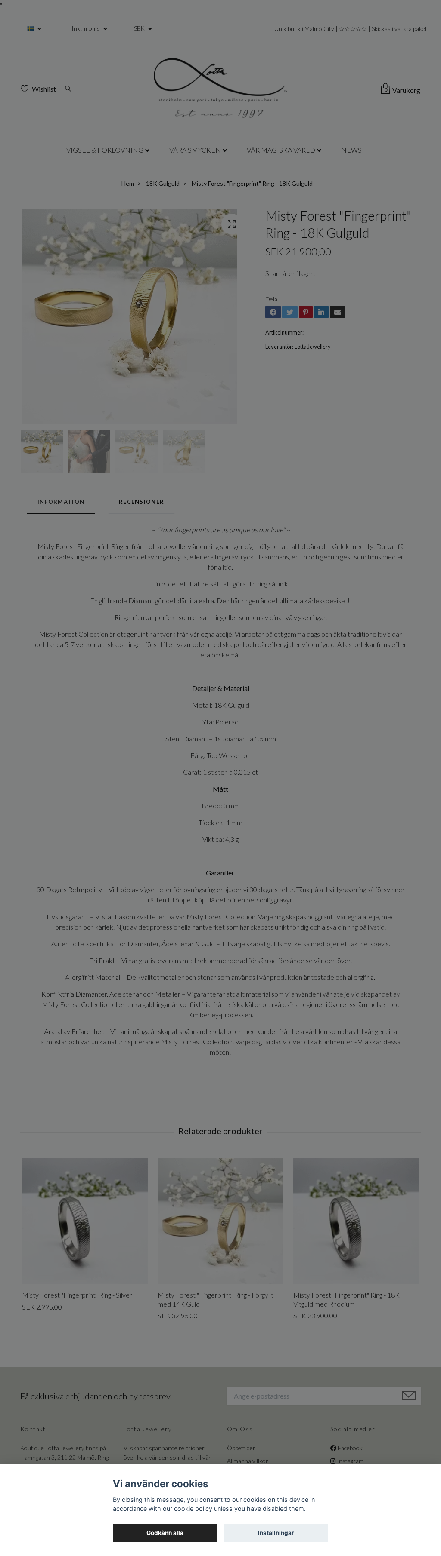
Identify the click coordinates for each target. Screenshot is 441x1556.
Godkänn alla (164, 1532)
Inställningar (276, 1532)
